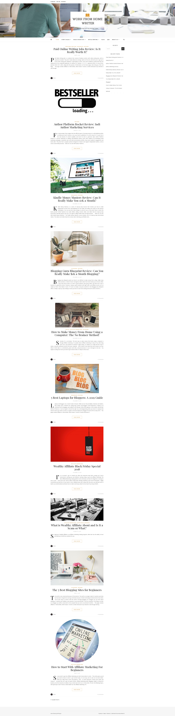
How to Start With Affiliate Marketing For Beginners (77, 668)
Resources (80, 46)
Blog (103, 39)
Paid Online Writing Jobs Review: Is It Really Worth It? (77, 50)
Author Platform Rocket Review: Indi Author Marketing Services (77, 125)
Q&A (108, 39)
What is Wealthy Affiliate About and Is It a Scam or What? (77, 526)
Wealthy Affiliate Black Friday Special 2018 (77, 467)
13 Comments (100, 298)
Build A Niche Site (78, 39)
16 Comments (100, 694)
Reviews (86, 46)
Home (57, 39)
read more (77, 73)
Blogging (74, 268)
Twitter (58, 1)
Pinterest (63, 1)
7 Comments (100, 226)
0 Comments (100, 153)
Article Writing (93, 39)
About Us (115, 39)
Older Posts (55, 699)
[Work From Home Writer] (87, 19)
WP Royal (59, 713)
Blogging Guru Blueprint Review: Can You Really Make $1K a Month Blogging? (77, 272)
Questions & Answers (83, 522)
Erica (54, 78)
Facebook (53, 1)
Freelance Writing (70, 46)
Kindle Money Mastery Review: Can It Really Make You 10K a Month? (77, 199)
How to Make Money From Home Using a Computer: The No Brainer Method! (77, 333)
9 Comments (100, 78)
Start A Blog (66, 39)
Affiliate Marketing (76, 329)
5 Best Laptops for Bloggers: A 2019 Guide (77, 397)
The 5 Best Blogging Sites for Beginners (77, 590)
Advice (67, 329)
